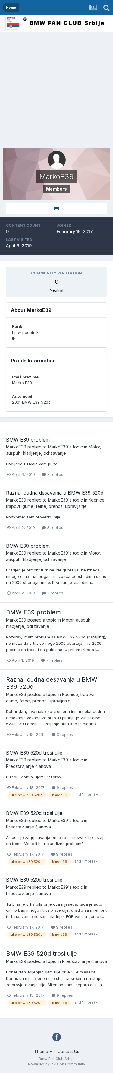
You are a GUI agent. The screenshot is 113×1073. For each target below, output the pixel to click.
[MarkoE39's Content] (56, 208)
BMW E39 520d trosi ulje (34, 753)
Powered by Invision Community (56, 1064)
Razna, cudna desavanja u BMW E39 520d (54, 493)
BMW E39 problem (28, 440)
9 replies (64, 787)
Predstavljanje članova (28, 766)
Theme (41, 1051)
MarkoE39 (16, 446)
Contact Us (68, 1051)
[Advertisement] (56, 91)
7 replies (54, 474)
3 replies (54, 527)
